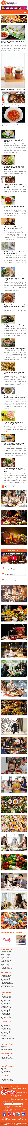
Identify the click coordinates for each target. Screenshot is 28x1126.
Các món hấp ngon (6, 1026)
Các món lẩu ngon (6, 999)
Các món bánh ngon (6, 997)
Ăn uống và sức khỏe (10, 574)
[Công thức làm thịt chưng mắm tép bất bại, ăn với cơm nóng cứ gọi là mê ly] (8, 298)
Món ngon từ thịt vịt (6, 961)
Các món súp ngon (6, 1014)
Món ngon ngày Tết (6, 951)
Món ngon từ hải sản (6, 957)
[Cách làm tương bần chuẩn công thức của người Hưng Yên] (8, 366)
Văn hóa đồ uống (6, 1071)
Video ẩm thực (14, 550)
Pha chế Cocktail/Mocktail (8, 983)
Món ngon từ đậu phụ (7, 968)
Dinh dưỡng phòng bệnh (7, 1058)
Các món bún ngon (6, 1003)
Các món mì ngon (6, 1000)
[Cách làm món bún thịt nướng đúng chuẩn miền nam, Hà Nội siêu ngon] (8, 462)
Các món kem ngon (6, 978)
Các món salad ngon (6, 1011)
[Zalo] (18, 1114)
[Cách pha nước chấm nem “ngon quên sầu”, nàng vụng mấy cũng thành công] (8, 160)
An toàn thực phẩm (6, 1057)
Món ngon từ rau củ (6, 970)
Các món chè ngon (6, 976)
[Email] (23, 1114)
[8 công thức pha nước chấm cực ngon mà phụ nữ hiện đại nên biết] (8, 390)
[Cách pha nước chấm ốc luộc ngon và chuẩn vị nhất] (8, 319)
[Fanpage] (4, 1114)
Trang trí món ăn (5, 1050)
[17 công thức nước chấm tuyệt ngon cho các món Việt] (13, 115)
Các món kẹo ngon (6, 994)
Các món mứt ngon (6, 996)
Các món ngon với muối (7, 1036)
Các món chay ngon (6, 1017)
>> (20, 50)
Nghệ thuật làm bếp (7, 1044)
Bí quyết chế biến (6, 1021)
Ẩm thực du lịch (5, 1068)
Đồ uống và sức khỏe (7, 1060)
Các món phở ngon (6, 1001)
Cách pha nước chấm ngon (8, 1038)
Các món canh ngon (6, 1016)
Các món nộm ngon (6, 1013)
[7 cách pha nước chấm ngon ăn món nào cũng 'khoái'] (8, 416)
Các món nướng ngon (7, 1035)
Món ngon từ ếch (6, 954)
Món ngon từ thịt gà (6, 960)
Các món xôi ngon (6, 1006)
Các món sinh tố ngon (7, 985)
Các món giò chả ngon (7, 1018)
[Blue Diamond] (20, 940)
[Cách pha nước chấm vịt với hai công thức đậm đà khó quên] (8, 272)
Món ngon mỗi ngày (10, 569)
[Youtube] (14, 1114)
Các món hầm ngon (6, 1031)
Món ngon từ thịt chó (6, 967)
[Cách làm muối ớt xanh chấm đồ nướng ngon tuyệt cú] (8, 246)
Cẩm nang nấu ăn (6, 992)
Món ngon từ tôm (6, 955)
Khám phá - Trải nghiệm (11, 580)
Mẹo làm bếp (5, 1046)
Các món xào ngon (6, 1025)
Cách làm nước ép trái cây (8, 986)
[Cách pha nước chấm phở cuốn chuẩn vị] (8, 134)
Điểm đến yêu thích (6, 1072)
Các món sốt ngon (6, 1024)
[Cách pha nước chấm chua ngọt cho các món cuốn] (13, 32)
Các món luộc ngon (6, 1029)
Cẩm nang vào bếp (6, 1048)
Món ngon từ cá (5, 953)
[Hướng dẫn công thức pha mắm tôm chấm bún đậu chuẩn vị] (8, 438)
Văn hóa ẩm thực (6, 1069)
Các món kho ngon (6, 1028)
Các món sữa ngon (6, 975)
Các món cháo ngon (6, 1009)
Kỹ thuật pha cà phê (6, 982)
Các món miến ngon (6, 1004)
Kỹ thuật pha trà (5, 980)
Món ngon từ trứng (6, 958)
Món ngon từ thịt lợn (6, 965)
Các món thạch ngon (6, 979)
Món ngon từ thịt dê (6, 963)
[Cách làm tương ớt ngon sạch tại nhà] (8, 200)
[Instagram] (9, 1114)
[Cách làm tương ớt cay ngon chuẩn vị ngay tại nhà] (13, 70)
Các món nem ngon (6, 1010)
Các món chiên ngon (6, 1033)
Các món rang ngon (6, 1032)
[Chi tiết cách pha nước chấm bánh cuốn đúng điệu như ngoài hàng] (8, 342)
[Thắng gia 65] (7, 940)
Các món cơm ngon (6, 1007)
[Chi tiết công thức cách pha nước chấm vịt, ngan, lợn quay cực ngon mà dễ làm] (13, 97)
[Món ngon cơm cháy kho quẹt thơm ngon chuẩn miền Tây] (8, 221)
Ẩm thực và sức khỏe (7, 1055)
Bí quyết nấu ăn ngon (7, 1049)
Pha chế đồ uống (6, 973)
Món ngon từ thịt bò (6, 964)
